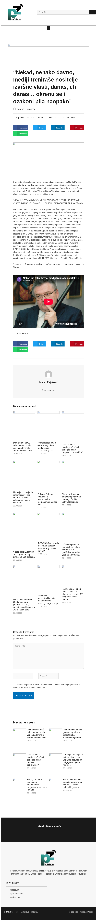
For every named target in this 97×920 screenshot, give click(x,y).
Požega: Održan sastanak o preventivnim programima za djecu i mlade (48, 499)
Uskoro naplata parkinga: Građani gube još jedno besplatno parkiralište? (72, 448)
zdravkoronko (22, 333)
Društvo (52, 117)
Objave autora (48, 390)
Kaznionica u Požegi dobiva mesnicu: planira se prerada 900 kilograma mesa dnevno (72, 594)
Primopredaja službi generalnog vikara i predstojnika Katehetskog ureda (47, 447)
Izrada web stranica (77, 912)
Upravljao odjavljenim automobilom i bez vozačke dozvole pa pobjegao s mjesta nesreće (23, 497)
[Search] (92, 12)
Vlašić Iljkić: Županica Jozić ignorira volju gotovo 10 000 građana (24, 554)
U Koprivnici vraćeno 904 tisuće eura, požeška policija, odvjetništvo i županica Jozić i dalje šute (24, 604)
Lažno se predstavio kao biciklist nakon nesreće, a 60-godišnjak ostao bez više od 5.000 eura (71, 549)
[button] (48, 28)
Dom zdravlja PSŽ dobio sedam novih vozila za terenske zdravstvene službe (22, 447)
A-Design (89, 912)
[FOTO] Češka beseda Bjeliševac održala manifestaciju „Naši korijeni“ (48, 547)
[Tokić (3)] (48, 54)
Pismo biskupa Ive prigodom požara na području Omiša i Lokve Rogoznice (71, 498)
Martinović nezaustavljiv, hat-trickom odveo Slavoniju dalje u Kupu (48, 599)
